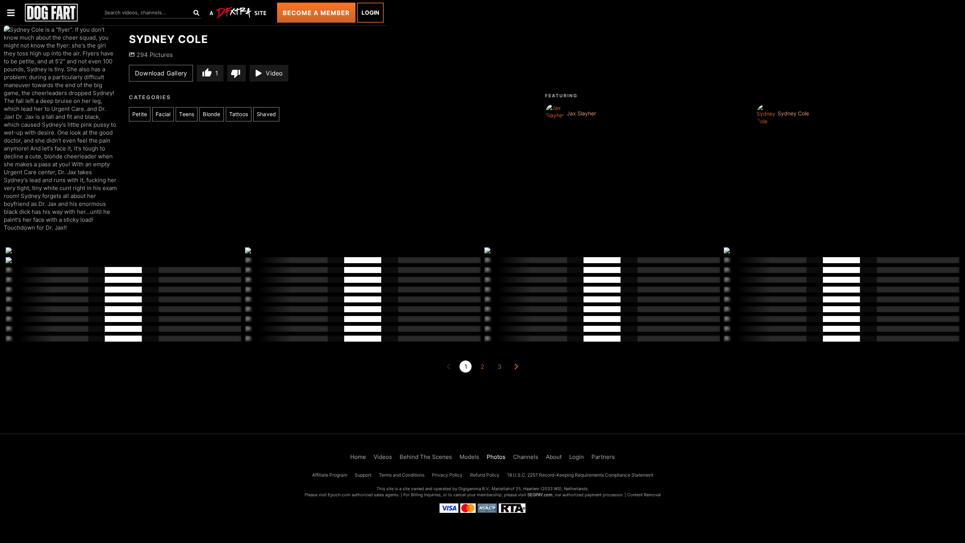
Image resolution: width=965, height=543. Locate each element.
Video (274, 73)
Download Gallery (161, 73)
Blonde (211, 114)
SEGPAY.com (540, 494)
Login (370, 12)
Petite (139, 114)
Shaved (266, 114)
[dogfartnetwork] (51, 12)
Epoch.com (339, 494)
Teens (186, 114)
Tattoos (238, 114)
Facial (163, 114)
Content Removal (644, 494)
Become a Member (316, 13)
